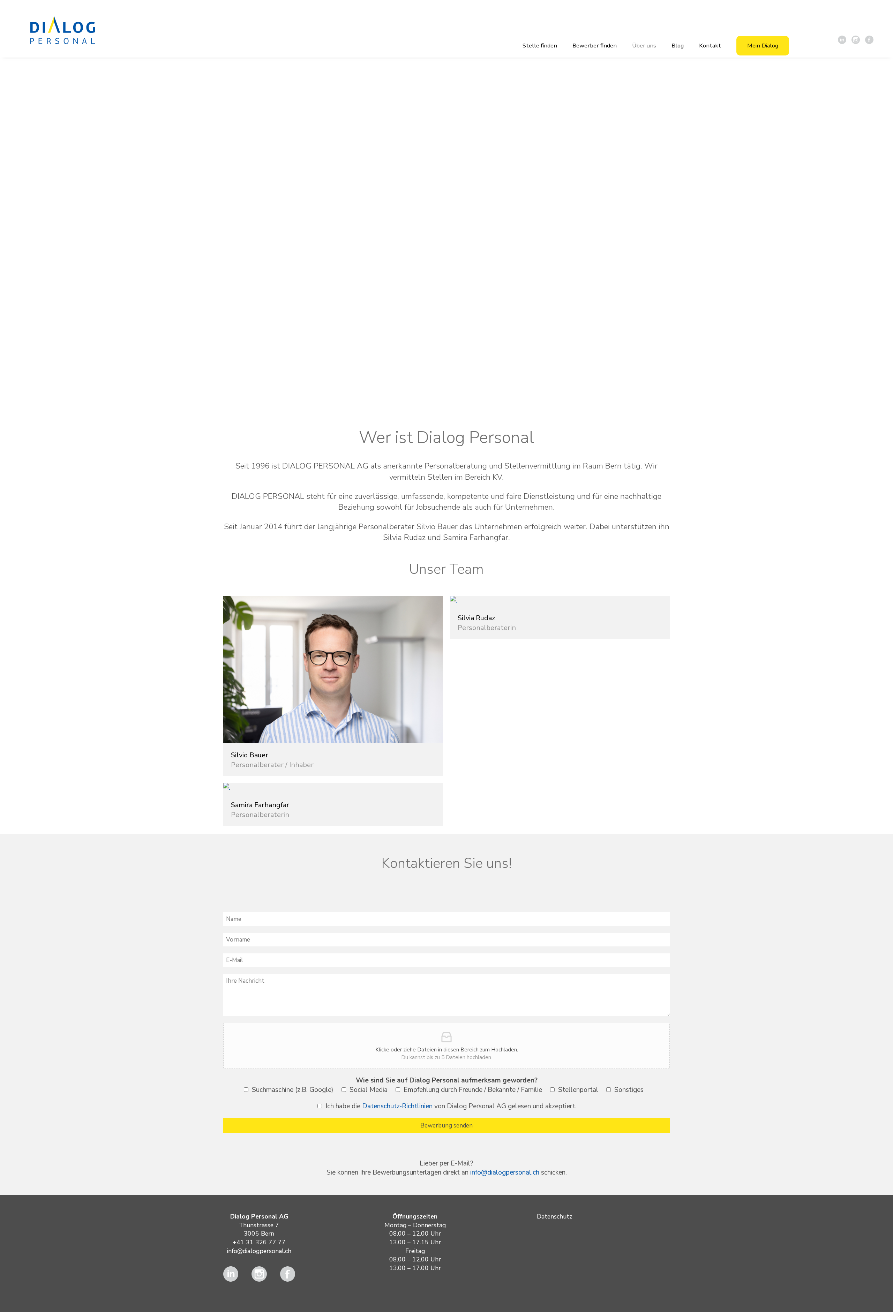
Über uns (644, 46)
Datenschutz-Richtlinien (397, 1106)
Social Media (369, 1089)
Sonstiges (629, 1089)
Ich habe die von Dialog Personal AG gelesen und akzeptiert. (451, 1106)
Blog (677, 46)
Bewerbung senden (446, 1126)
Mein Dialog (762, 46)
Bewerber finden (594, 46)
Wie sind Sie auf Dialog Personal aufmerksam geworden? (447, 1080)
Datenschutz (554, 1216)
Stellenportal (578, 1089)
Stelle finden (540, 46)
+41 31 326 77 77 (259, 1242)
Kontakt (710, 46)
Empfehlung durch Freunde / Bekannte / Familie (473, 1089)
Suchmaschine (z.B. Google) (292, 1089)
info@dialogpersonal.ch (504, 1172)
